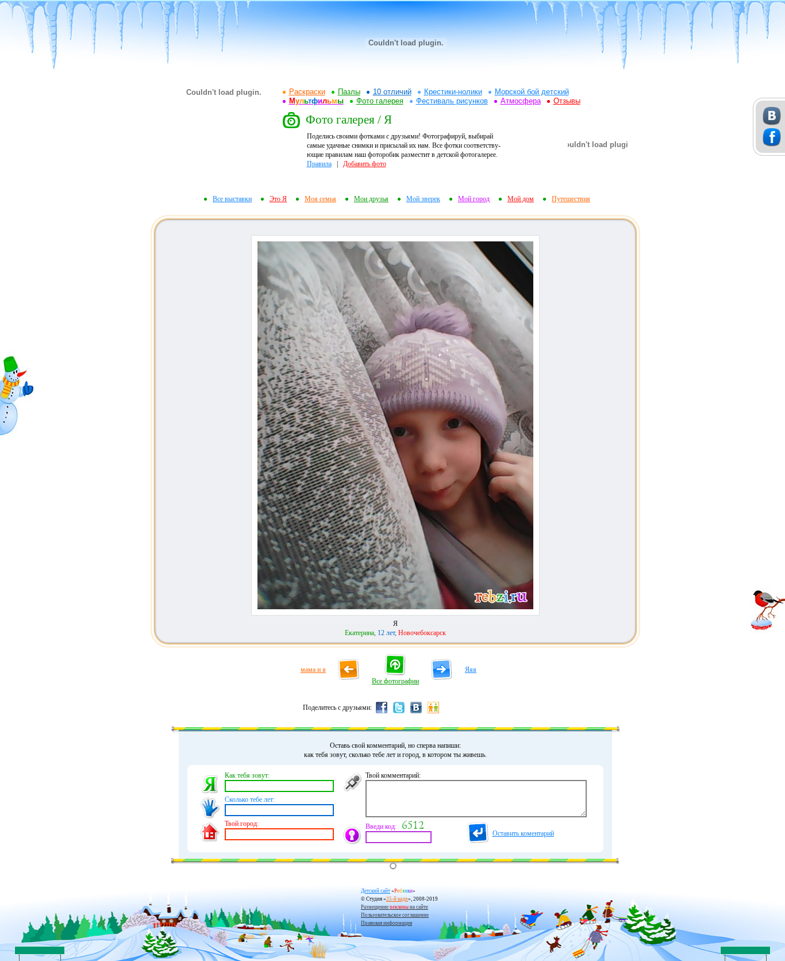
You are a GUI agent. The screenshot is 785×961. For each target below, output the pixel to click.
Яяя (470, 670)
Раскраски (307, 91)
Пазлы (349, 91)
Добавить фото (364, 164)
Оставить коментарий (523, 833)
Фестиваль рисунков (452, 101)
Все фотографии (395, 681)
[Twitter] (398, 713)
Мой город (474, 199)
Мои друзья (371, 199)
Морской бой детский (532, 91)
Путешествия (571, 199)
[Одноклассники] (433, 713)
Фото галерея (379, 101)
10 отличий (392, 91)
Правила (319, 164)
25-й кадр (397, 899)
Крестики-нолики (453, 91)
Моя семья (320, 199)
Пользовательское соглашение (395, 915)
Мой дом (520, 199)
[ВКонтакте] (416, 713)
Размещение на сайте (394, 907)
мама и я (313, 670)
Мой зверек (423, 199)
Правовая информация (386, 923)
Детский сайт (375, 891)
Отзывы (566, 101)
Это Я (278, 199)
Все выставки (232, 199)
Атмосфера (521, 101)
